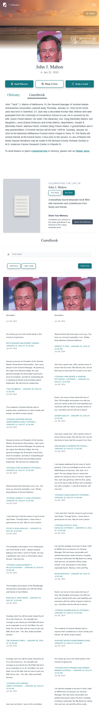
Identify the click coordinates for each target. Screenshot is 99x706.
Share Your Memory (82, 222)
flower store (82, 151)
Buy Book (68, 193)
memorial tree (39, 151)
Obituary (13, 95)
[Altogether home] (5, 5)
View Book (55, 193)
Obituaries (15, 5)
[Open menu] (94, 4)
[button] (25, 294)
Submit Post (84, 266)
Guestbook (37, 95)
